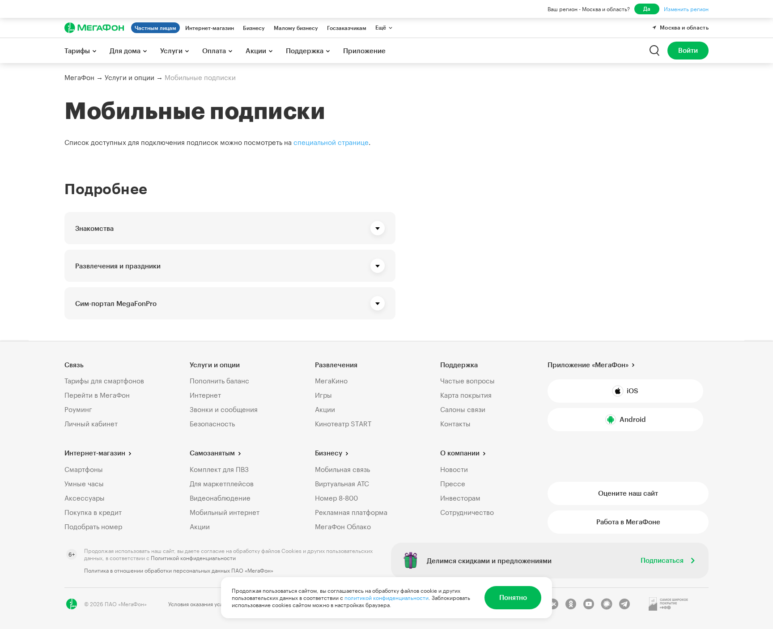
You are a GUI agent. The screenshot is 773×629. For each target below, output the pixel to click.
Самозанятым (212, 453)
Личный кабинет (91, 424)
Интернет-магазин (209, 28)
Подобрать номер (93, 527)
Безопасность (212, 424)
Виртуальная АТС (342, 484)
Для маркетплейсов (222, 484)
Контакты (455, 424)
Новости (454, 469)
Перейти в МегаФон (97, 395)
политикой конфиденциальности (386, 598)
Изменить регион (686, 9)
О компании (460, 453)
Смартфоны (83, 469)
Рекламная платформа (351, 512)
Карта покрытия (466, 395)
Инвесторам (460, 498)
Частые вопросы (467, 381)
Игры (323, 395)
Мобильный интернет (224, 512)
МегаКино (331, 381)
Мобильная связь (342, 469)
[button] (229, 228)
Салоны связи (462, 409)
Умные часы (84, 484)
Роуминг (78, 409)
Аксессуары (84, 498)
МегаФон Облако (343, 527)
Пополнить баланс (219, 381)
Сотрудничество (467, 512)
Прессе (452, 484)
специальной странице (331, 142)
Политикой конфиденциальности (193, 558)
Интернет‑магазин (94, 453)
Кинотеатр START (343, 424)
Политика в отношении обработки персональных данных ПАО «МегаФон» (178, 570)
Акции (325, 409)
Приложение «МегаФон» (588, 365)
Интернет (205, 395)
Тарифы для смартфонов (104, 381)
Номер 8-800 (336, 498)
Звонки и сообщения (224, 409)
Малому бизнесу (296, 28)
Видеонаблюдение (220, 498)
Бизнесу (254, 28)
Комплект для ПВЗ (219, 469)
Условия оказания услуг (198, 604)
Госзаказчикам (346, 28)
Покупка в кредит (93, 512)
